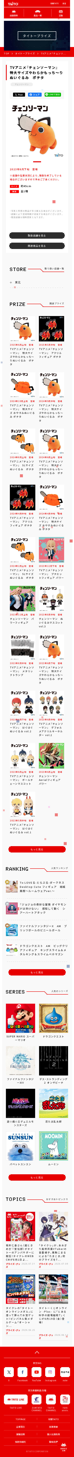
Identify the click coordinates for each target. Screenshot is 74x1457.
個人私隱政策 (53, 1434)
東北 (18, 282)
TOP (6, 53)
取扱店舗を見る (37, 235)
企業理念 (20, 1426)
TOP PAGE (20, 1419)
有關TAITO (54, 3)
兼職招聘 (20, 1434)
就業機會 (53, 1426)
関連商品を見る (37, 246)
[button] (37, 161)
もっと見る (37, 849)
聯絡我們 (53, 1442)
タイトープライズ (25, 53)
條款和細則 (20, 1442)
